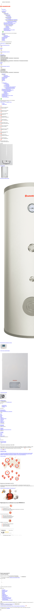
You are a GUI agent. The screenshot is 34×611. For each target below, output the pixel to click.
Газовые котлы (6, 13)
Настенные (9, 16)
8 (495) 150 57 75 (3, 43)
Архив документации (7, 30)
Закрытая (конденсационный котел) (5, 429)
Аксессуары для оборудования (8, 24)
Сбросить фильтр (3, 442)
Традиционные (8, 14)
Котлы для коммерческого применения (11, 19)
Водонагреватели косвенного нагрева (9, 23)
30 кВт (1, 434)
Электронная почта (12, 576)
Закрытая (1, 428)
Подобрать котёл (4, 96)
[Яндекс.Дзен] (3, 585)
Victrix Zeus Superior (3, 418)
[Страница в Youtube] (2, 582)
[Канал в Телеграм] (3, 581)
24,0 (1, 433)
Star (0, 414)
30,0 (1, 435)
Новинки (3, 406)
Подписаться (24, 576)
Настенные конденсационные (10, 87)
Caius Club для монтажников (4, 60)
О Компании (6, 35)
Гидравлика (7, 27)
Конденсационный (3, 441)
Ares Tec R (2, 420)
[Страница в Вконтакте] (2, 579)
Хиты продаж (4, 405)
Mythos (1, 415)
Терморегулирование (9, 25)
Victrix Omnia (2, 421)
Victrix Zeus (2, 422)
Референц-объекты (7, 36)
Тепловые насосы (4, 94)
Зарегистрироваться (3, 488)
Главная (3, 103)
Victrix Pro (1, 417)
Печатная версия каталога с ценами (9, 29)
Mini (1, 416)
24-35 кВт (1, 432)
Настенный (2, 425)
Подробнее (8, 608)
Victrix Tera (2, 419)
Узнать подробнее (3, 449)
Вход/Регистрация (3, 55)
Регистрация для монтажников (24, 60)
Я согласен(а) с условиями (10, 577)
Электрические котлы (7, 28)
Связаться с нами (8, 43)
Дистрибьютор (11, 60)
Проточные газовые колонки (8, 22)
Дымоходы (7, 26)
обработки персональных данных (15, 577)
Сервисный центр (16, 60)
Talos (1, 413)
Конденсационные (8, 17)
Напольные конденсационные (10, 88)
